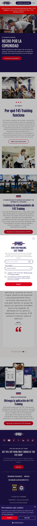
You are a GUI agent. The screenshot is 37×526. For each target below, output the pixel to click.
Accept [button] (9, 518)
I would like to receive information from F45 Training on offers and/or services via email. (18, 278)
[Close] (33, 238)
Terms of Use (28, 273)
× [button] (35, 507)
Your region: (9, 265)
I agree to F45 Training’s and (19, 273)
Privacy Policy (14, 274)
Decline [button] (27, 518)
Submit (18, 284)
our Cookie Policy (9, 514)
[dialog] (18, 515)
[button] (18, 523)
